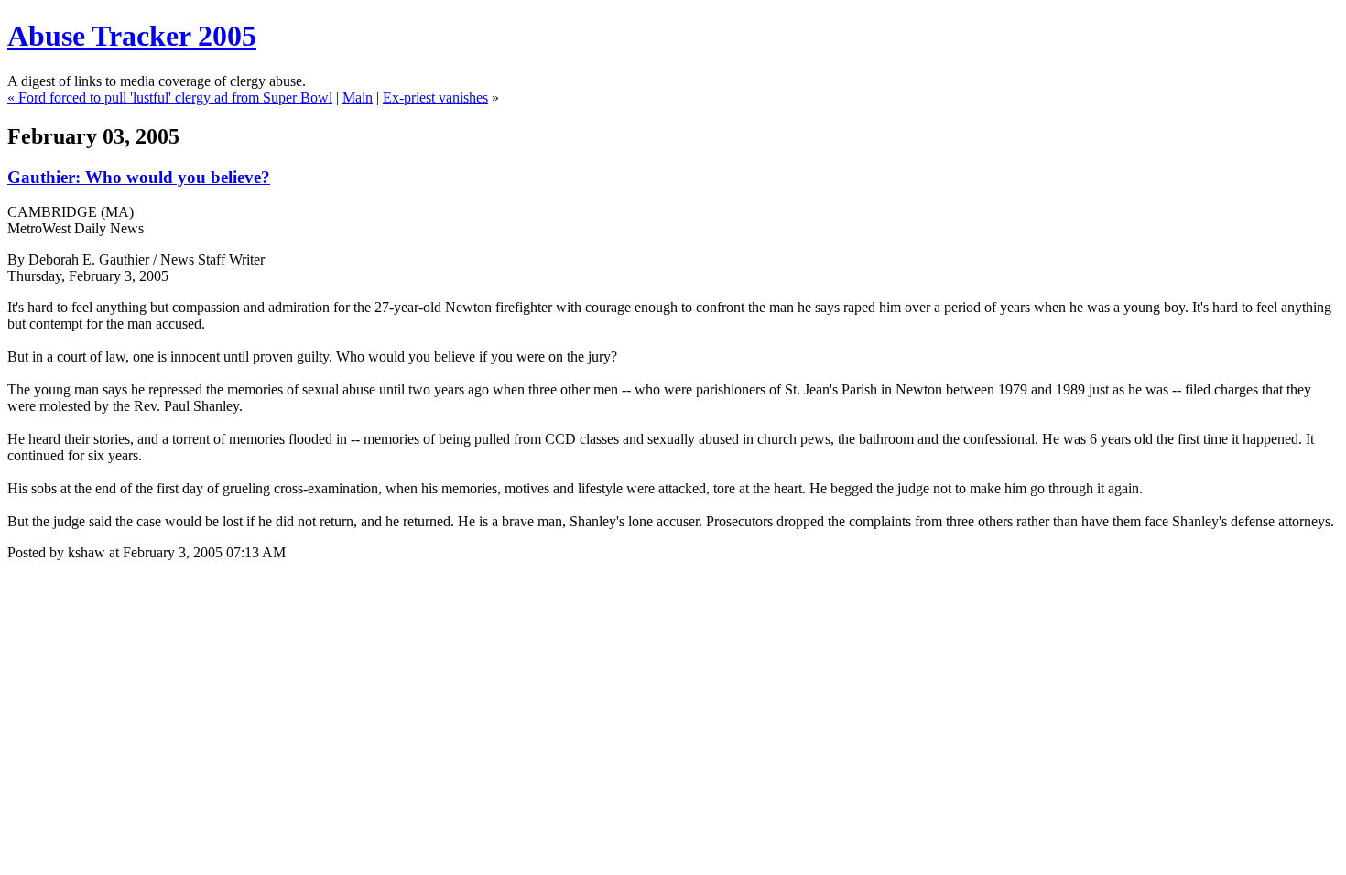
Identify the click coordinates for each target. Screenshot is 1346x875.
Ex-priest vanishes (435, 97)
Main (357, 97)
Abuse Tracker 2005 (131, 35)
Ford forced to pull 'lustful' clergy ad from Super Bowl (175, 97)
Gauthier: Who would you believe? (138, 177)
